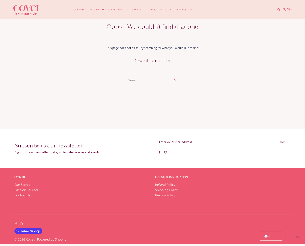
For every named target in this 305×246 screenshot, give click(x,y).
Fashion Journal (26, 190)
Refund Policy (165, 185)
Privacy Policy (165, 195)
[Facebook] (159, 153)
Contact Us (22, 195)
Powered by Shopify (51, 240)
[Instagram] (165, 153)
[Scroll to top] (297, 237)
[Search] (279, 9)
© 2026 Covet (24, 240)
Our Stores (22, 185)
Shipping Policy (166, 190)
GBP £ (273, 236)
